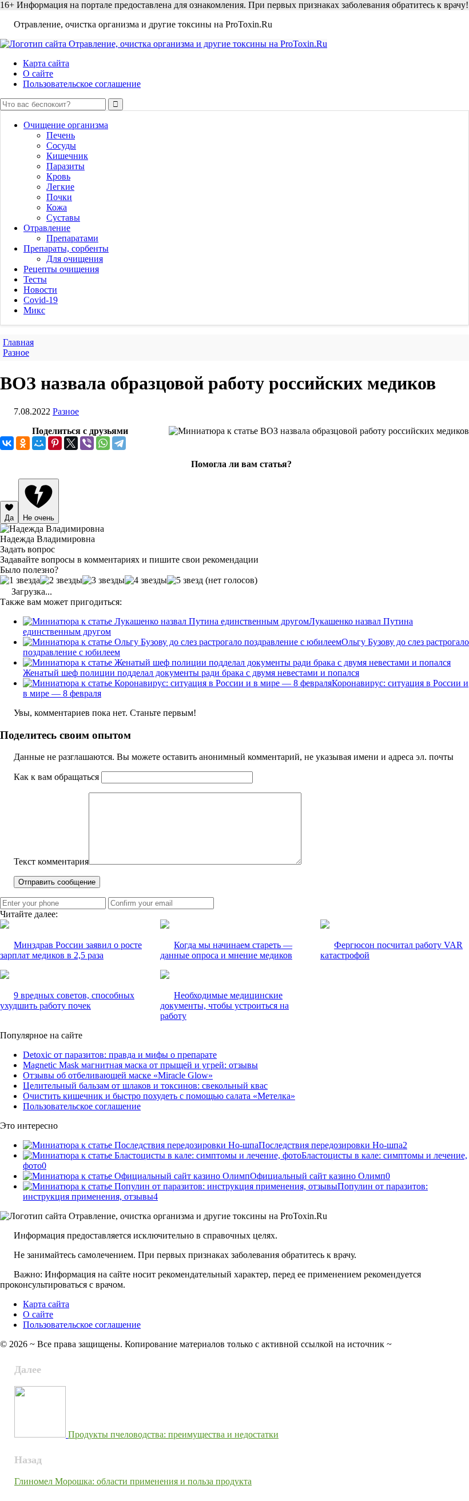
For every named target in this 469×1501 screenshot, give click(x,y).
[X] (71, 443)
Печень (60, 135)
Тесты (35, 279)
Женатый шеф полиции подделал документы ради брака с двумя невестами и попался (191, 673)
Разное (66, 411)
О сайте (38, 73)
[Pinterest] (55, 443)
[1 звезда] (20, 580)
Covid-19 (40, 300)
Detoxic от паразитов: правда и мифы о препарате (120, 1055)
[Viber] (87, 443)
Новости (40, 289)
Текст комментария (51, 861)
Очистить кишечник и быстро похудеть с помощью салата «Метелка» (159, 1096)
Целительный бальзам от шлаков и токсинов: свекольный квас (145, 1085)
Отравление (46, 228)
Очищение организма (65, 125)
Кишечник (67, 156)
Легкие (60, 187)
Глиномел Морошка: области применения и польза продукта (133, 1481)
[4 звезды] (146, 580)
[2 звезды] (61, 580)
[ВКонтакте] (7, 443)
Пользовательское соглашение (82, 84)
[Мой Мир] (39, 443)
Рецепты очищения (61, 269)
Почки (59, 197)
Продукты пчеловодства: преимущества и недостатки (173, 1434)
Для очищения (74, 259)
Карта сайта (46, 63)
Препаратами (72, 238)
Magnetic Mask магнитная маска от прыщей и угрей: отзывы (140, 1065)
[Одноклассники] (23, 443)
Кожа (56, 207)
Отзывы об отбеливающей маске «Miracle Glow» (118, 1075)
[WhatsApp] (103, 443)
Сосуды (61, 145)
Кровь (58, 176)
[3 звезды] (103, 580)
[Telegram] (119, 443)
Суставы (63, 217)
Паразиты (65, 166)
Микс (34, 310)
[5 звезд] (185, 580)
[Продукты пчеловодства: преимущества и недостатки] (41, 1434)
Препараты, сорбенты (66, 248)
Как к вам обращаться (56, 777)
